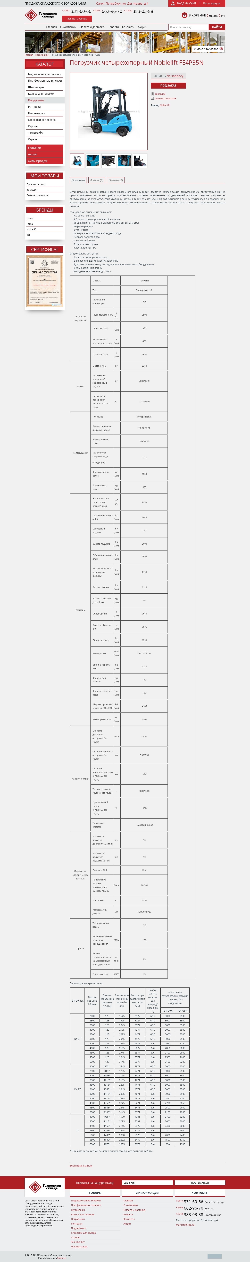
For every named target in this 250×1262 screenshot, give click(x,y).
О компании (68, 27)
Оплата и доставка (92, 27)
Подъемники (36, 113)
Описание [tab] (78, 180)
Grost (30, 218)
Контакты (128, 27)
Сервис (33, 139)
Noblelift (32, 229)
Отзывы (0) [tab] (116, 180)
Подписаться (200, 1182)
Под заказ (168, 85)
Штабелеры (36, 87)
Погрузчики (41, 54)
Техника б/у (35, 132)
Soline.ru (61, 1258)
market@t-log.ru (185, 1224)
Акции (142, 27)
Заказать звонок (77, 18)
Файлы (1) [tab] (96, 180)
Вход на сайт (186, 3)
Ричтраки (34, 106)
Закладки (32, 189)
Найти (217, 27)
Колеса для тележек (41, 93)
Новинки (34, 148)
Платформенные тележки (45, 80)
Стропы (33, 126)
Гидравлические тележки (44, 74)
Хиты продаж (37, 161)
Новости (113, 27)
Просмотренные (36, 184)
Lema (30, 223)
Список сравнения (37, 195)
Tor (28, 234)
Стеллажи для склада (42, 119)
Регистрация (211, 3)
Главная (51, 27)
